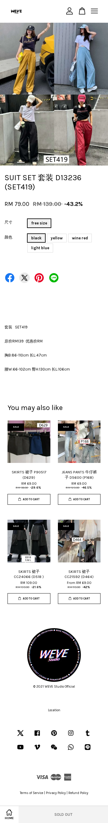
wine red (80, 238)
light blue (40, 248)
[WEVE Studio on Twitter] (20, 736)
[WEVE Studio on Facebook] (37, 736)
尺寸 (8, 222)
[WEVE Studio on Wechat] (54, 750)
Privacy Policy (56, 793)
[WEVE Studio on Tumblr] (87, 736)
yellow (57, 238)
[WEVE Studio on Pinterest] (54, 736)
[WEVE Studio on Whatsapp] (71, 750)
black (36, 238)
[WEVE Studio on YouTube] (20, 750)
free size (39, 223)
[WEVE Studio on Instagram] (71, 736)
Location (54, 710)
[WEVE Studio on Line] (87, 750)
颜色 (8, 237)
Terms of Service (31, 793)
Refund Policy (78, 793)
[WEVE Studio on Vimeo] (37, 750)
